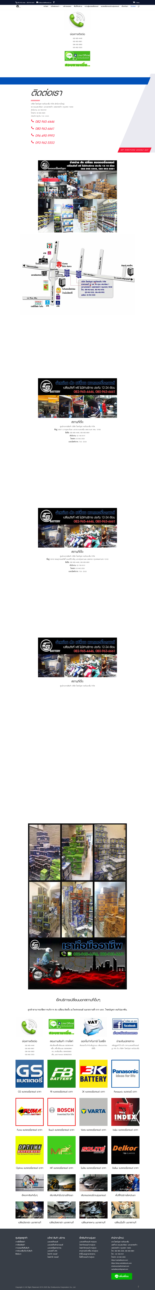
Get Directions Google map (134, 150)
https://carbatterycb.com (119, 1260)
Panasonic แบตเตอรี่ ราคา (125, 1092)
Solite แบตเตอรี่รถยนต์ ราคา (93, 1168)
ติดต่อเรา (133, 7)
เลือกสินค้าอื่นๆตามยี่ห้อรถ (61, 1195)
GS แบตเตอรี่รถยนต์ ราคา (29, 1092)
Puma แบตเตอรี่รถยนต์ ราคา (29, 1130)
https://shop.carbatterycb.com (121, 1263)
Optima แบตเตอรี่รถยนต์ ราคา (29, 1168)
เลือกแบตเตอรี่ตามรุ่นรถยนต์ (93, 1195)
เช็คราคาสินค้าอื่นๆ (30, 1195)
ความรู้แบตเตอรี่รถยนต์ (91, 7)
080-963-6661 (77, 41)
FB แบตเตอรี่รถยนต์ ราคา (61, 1092)
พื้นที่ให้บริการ (78, 7)
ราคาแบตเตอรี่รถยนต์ (132, 1045)
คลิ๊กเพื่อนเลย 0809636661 (63, 1048)
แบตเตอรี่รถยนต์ (52, 1241)
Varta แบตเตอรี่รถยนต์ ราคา (93, 1130)
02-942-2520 (121, 1257)
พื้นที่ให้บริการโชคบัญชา (125, 1195)
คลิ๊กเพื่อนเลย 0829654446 (64, 1045)
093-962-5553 (77, 47)
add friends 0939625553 (63, 1054)
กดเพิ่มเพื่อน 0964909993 (63, 1051)
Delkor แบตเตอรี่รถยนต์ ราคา (125, 1168)
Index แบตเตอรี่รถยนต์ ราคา (125, 1130)
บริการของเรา (67, 7)
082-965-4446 (77, 38)
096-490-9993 (77, 44)
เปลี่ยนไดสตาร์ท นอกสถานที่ (61, 1222)
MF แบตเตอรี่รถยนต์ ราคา (61, 1168)
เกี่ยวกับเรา (125, 7)
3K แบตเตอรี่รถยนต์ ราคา (93, 1092)
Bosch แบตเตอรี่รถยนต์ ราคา (61, 1130)
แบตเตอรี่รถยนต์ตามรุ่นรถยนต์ (110, 7)
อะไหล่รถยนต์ (55, 7)
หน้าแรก (46, 7)
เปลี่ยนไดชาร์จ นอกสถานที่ (29, 1222)
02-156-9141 (119, 1253)
